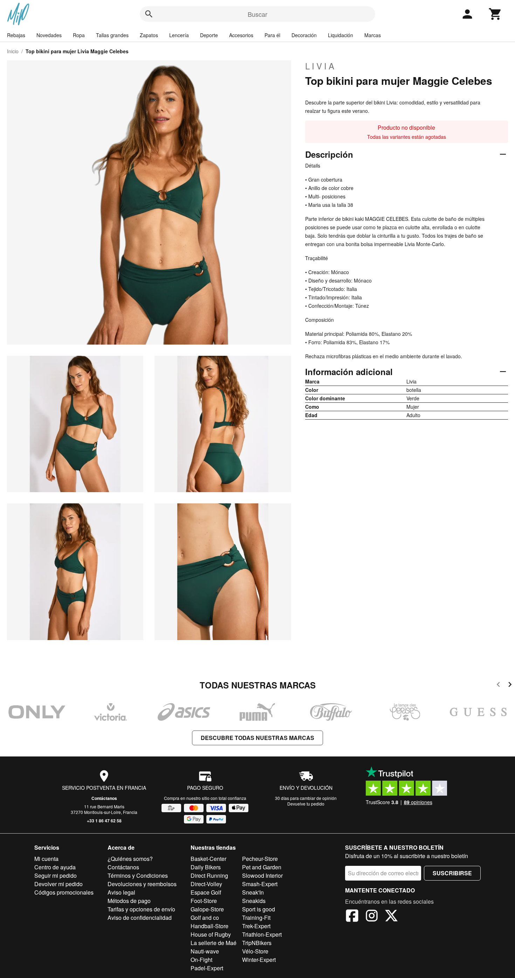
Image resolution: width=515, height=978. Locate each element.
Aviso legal (121, 892)
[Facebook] (352, 917)
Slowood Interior (262, 875)
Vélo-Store (255, 951)
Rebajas (16, 35)
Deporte (209, 35)
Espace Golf (206, 892)
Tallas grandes (112, 35)
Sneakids (254, 901)
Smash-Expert (259, 884)
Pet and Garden (261, 867)
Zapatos (149, 35)
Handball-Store (209, 926)
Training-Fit (256, 918)
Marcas (372, 35)
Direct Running (209, 875)
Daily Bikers (206, 867)
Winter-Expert (259, 960)
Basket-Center (208, 859)
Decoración (304, 35)
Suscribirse (452, 873)
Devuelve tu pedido (305, 804)
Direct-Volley (206, 884)
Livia (320, 66)
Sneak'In (253, 892)
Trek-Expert (256, 926)
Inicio (13, 51)
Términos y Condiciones (138, 875)
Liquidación (340, 35)
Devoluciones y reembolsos (142, 884)
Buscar (257, 14)
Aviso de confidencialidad (140, 918)
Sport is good (258, 909)
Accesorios (241, 35)
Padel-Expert (207, 968)
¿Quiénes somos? (130, 859)
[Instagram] (372, 917)
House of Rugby (211, 934)
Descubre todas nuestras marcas (257, 738)
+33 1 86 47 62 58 (104, 820)
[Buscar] (149, 14)
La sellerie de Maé (213, 943)
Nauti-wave (205, 951)
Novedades (49, 35)
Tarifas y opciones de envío (141, 909)
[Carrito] (495, 14)
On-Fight (201, 960)
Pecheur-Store (260, 859)
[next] (510, 685)
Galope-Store (207, 909)
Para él (272, 35)
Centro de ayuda (55, 867)
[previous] (498, 685)
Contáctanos (104, 798)
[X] (391, 917)
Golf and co (205, 918)
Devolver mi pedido (58, 884)
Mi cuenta (46, 859)
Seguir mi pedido (55, 875)
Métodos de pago (129, 901)
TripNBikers (257, 943)
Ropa (79, 35)
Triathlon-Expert (262, 934)
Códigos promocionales (64, 892)
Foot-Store (204, 901)
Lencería (179, 35)
